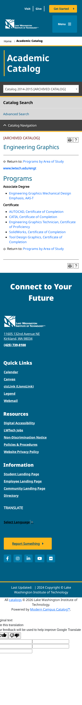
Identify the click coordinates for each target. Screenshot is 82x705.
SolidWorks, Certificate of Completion (37, 232)
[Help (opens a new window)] (75, 139)
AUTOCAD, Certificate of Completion (36, 211)
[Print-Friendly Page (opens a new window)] (69, 139)
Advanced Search (16, 114)
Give (39, 9)
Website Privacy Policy (21, 452)
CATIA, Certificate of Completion (33, 217)
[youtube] (39, 558)
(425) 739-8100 (15, 345)
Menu (62, 24)
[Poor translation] (14, 635)
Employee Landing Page (23, 481)
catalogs (15, 600)
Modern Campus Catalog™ (50, 609)
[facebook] (7, 558)
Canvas (9, 379)
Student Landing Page (21, 474)
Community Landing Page (24, 488)
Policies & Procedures (20, 444)
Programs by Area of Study (43, 161)
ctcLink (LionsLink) (19, 386)
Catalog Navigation (22, 125)
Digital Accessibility (19, 423)
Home (8, 41)
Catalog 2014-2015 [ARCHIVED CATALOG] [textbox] (35, 89)
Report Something (26, 543)
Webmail (11, 401)
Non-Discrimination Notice (25, 437)
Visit (27, 9)
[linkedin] (28, 558)
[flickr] (51, 558)
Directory (11, 495)
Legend (9, 393)
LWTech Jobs (13, 430)
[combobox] (41, 89)
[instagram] (18, 558)
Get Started (61, 9)
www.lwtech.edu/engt (19, 168)
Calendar (11, 372)
